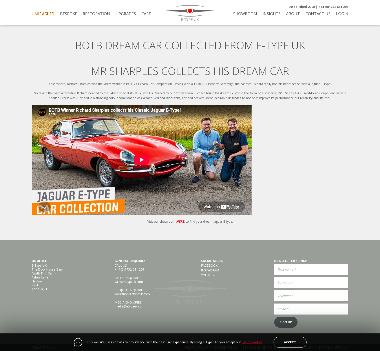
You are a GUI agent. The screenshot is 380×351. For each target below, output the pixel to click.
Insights (272, 13)
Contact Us (318, 13)
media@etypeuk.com (129, 306)
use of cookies (252, 342)
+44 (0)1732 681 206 (129, 269)
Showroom (245, 13)
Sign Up (286, 322)
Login (342, 13)
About (293, 13)
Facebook (209, 265)
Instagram (210, 270)
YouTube (208, 275)
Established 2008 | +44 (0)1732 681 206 (318, 7)
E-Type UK (190, 13)
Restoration (96, 13)
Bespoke (68, 13)
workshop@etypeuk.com (132, 294)
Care (146, 13)
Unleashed (43, 14)
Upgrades (125, 13)
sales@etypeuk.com (129, 282)
